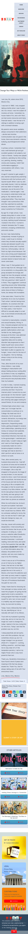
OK (14, 931)
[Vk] (9, 695)
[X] (7, 692)
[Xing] (15, 695)
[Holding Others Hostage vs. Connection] (14, 778)
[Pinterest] (3, 695)
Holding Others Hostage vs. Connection (14, 792)
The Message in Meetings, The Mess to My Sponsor (14, 817)
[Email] (21, 695)
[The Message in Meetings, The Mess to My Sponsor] (14, 801)
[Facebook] (3, 692)
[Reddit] (10, 692)
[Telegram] (21, 692)
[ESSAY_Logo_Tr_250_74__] (14, 916)
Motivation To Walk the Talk (14, 769)
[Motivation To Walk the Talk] (14, 754)
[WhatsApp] (17, 692)
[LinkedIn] (14, 692)
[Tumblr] (24, 692)
